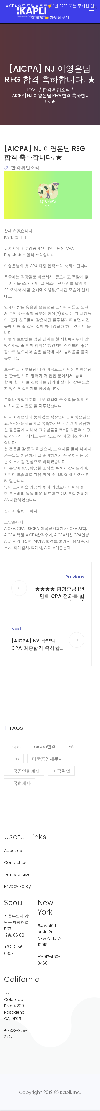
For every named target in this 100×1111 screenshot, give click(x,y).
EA (71, 746)
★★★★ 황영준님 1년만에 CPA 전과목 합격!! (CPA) (59, 596)
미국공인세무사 (47, 759)
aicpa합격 (45, 746)
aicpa (15, 746)
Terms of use (17, 874)
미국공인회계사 (24, 771)
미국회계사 (20, 783)
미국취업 (61, 771)
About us (13, 850)
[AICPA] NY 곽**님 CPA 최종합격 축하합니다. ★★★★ (35, 648)
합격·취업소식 (25, 168)
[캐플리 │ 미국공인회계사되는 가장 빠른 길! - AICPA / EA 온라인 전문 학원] (32, 12)
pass (14, 759)
